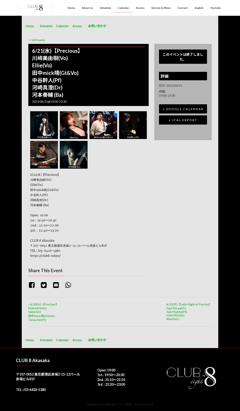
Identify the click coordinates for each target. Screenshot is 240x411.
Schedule (46, 26)
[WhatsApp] (69, 285)
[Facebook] (33, 285)
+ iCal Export (183, 120)
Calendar (62, 26)
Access (77, 26)
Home (30, 26)
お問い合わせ (97, 26)
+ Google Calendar (183, 109)
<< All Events (36, 40)
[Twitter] (45, 285)
